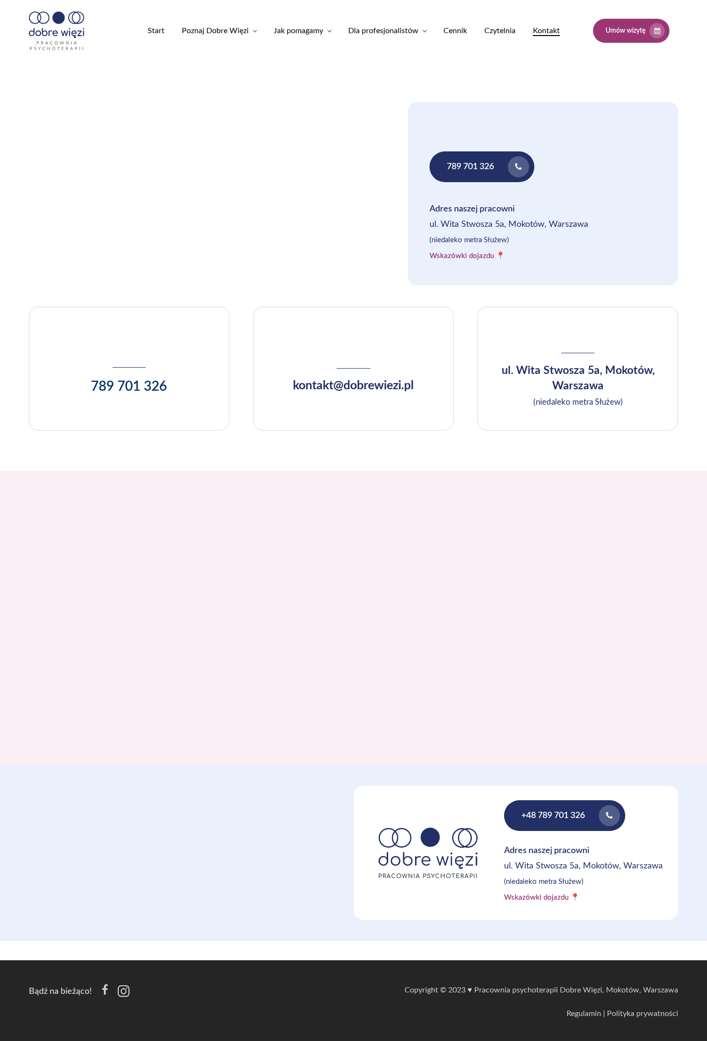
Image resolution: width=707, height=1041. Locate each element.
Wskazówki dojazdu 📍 (467, 256)
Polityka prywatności (642, 1013)
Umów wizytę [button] (625, 30)
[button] (481, 166)
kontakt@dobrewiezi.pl (353, 386)
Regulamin (584, 1013)
